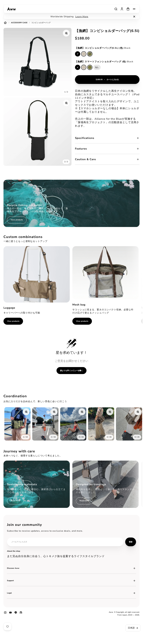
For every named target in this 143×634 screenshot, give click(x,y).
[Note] (21, 614)
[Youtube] (10, 614)
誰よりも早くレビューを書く (71, 370)
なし (97, 67)
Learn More (81, 16)
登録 (130, 542)
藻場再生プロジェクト (92, 122)
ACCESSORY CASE (19, 22)
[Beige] (83, 54)
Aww (111, 612)
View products (13, 321)
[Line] (15, 614)
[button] (133, 628)
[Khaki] (89, 54)
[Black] (77, 54)
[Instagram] (5, 614)
